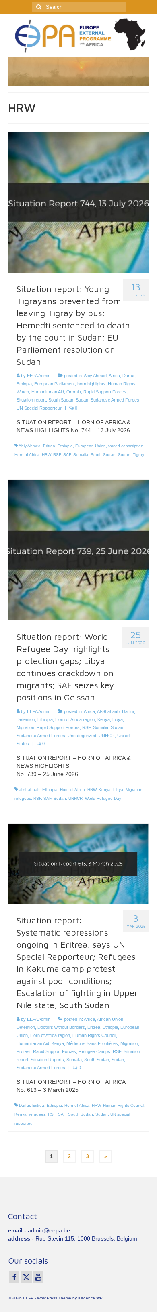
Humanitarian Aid (47, 391)
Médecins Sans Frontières (92, 1043)
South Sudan (60, 399)
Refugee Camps (94, 1051)
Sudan (82, 399)
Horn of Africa (26, 454)
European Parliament (54, 383)
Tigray (138, 454)
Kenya (103, 719)
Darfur (128, 375)
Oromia (73, 391)
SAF (67, 454)
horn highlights (91, 383)
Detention (26, 719)
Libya (117, 719)
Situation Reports (47, 1059)
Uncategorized (82, 735)
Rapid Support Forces (104, 391)
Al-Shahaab (108, 711)
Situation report (31, 399)
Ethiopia (24, 383)
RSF (57, 454)
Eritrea (49, 446)
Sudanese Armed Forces (115, 399)
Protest (24, 1051)
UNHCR (107, 735)
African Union (110, 1019)
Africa (114, 375)
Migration (25, 727)
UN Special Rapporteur (39, 408)
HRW (46, 454)
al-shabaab (29, 789)
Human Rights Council (94, 1035)
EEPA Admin (38, 375)
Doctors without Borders (61, 1027)
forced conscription (125, 446)
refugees (22, 798)
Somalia (80, 454)
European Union (90, 446)
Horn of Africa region (75, 719)
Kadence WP (90, 1298)
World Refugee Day (103, 798)
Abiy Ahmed (95, 375)
